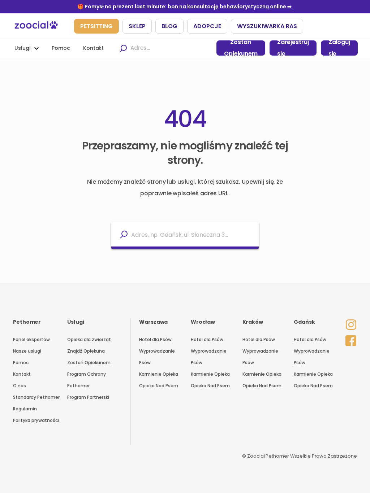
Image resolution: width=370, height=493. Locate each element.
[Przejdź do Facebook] (349, 339)
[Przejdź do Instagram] (349, 319)
